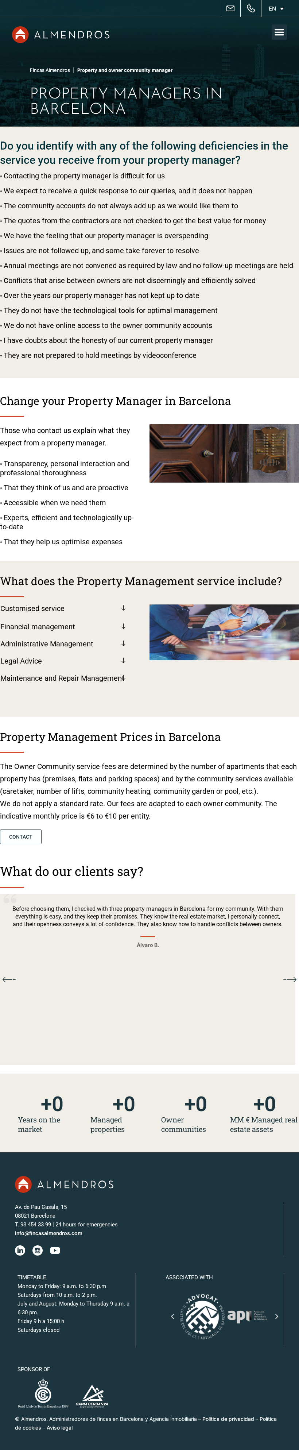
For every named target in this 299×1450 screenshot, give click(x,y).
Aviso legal (60, 1427)
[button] (279, 32)
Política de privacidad (228, 1419)
